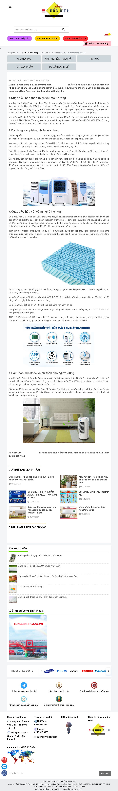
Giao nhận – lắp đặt (19, 38)
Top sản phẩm (24, 66)
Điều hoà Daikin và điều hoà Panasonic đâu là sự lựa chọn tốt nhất (41, 510)
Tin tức (47, 53)
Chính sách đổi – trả (75, 38)
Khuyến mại (24, 58)
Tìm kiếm (105, 773)
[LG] (62, 671)
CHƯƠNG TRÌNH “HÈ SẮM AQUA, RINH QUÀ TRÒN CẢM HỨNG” (42, 495)
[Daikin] (100, 671)
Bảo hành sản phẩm (47, 38)
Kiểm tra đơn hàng (98, 43)
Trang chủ (11, 53)
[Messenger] (4, 773)
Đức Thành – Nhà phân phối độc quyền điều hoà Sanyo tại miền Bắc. (31, 478)
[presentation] (41, 671)
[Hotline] (4, 760)
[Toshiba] (87, 671)
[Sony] (74, 671)
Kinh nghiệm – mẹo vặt (59, 58)
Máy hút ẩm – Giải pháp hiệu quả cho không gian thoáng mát (93, 480)
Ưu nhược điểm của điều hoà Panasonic (92, 508)
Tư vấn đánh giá (59, 66)
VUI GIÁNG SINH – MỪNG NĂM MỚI (94, 493)
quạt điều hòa (59, 84)
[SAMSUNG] (49, 671)
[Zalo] (4, 766)
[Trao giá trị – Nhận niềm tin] (59, 10)
